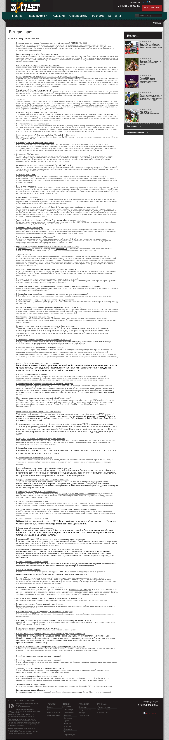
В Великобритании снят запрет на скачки (34, 458)
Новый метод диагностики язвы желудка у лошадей (38, 656)
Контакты (114, 15)
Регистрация (155, 7)
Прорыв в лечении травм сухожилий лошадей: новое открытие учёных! (47, 279)
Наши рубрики (37, 15)
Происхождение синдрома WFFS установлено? (37, 492)
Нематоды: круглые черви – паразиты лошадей (36, 112)
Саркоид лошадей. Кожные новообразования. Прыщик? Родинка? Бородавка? (50, 77)
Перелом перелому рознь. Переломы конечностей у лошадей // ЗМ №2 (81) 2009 (51, 43)
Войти (146, 7)
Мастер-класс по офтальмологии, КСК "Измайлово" (38, 412)
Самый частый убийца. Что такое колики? (34, 90)
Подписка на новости (137, 132)
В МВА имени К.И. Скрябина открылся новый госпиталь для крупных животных (50, 634)
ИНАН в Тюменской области (28, 570)
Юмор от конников (53, 713)
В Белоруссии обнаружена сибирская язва (34, 528)
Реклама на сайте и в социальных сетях (104, 711)
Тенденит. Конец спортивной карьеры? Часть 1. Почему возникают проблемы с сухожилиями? (57, 207)
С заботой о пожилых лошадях (29, 228)
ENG (159, 23)
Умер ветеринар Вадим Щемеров (30, 690)
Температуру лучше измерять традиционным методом (40, 668)
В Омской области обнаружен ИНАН (32, 501)
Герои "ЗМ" (67, 726)
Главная (17, 15)
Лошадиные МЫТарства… (27, 154)
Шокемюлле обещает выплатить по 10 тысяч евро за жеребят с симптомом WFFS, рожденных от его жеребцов (64, 424)
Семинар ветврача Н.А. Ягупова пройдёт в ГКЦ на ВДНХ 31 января (45, 135)
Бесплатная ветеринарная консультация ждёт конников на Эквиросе (46, 269)
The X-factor (21, 99)
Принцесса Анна (23, 249)
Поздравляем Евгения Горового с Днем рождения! (38, 628)
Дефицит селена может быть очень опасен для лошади (40, 676)
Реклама (98, 15)
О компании (83, 707)
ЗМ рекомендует (69, 735)
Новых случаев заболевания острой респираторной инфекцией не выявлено (49, 549)
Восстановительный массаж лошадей (32, 124)
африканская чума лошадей (80, 590)
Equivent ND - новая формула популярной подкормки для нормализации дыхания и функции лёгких (60, 578)
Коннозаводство (69, 712)
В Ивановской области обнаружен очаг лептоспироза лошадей (43, 340)
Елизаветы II (61, 249)
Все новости (134, 125)
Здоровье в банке (23, 254)
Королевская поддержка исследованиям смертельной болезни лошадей (47, 246)
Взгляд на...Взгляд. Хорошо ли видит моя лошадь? (38, 65)
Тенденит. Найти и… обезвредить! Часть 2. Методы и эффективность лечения (50, 220)
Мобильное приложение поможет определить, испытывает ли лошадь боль (49, 598)
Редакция (58, 15)
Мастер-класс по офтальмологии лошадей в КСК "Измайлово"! (43, 398)
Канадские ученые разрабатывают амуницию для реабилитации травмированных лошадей (56, 509)
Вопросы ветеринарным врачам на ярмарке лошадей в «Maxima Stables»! (48, 307)
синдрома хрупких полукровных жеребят (76, 494)
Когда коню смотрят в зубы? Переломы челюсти (37, 54)
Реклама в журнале (104, 707)
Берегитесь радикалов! (26, 186)
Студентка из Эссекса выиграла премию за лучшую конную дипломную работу (50, 646)
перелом (38, 199)
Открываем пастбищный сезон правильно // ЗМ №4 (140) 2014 (43, 165)
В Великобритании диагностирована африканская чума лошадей (44, 384)
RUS (154, 23)
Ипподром (67, 715)
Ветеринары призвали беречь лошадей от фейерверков (40, 604)
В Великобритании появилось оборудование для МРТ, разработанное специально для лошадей (58, 286)
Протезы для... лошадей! (27, 197)
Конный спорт (68, 710)
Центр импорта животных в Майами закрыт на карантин (40, 439)
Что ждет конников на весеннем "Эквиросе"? (35, 237)
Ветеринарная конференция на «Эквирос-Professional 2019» (42, 480)
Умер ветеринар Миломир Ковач (30, 684)
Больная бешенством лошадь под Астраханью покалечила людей (45, 468)
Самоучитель (68, 718)
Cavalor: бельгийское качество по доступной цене (37, 363)
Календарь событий (53, 715)
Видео (49, 710)
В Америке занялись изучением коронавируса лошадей (40, 347)
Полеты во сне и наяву (26, 175)
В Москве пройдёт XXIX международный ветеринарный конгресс (44, 612)
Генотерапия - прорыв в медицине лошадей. (35, 317)
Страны (66, 721)
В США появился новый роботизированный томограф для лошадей (45, 300)
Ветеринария (68, 729)
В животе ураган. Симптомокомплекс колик (35, 143)
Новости (50, 707)
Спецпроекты (78, 15)
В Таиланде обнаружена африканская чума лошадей (39, 587)
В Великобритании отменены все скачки (33, 448)
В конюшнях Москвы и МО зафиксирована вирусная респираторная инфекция (50, 539)
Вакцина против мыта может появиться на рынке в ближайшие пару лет (47, 326)
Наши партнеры (84, 715)
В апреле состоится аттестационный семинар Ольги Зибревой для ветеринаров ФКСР (53, 620)
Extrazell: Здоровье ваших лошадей (31, 374)
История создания (85, 710)
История (66, 732)
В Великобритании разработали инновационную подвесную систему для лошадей (52, 294)
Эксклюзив (67, 723)
